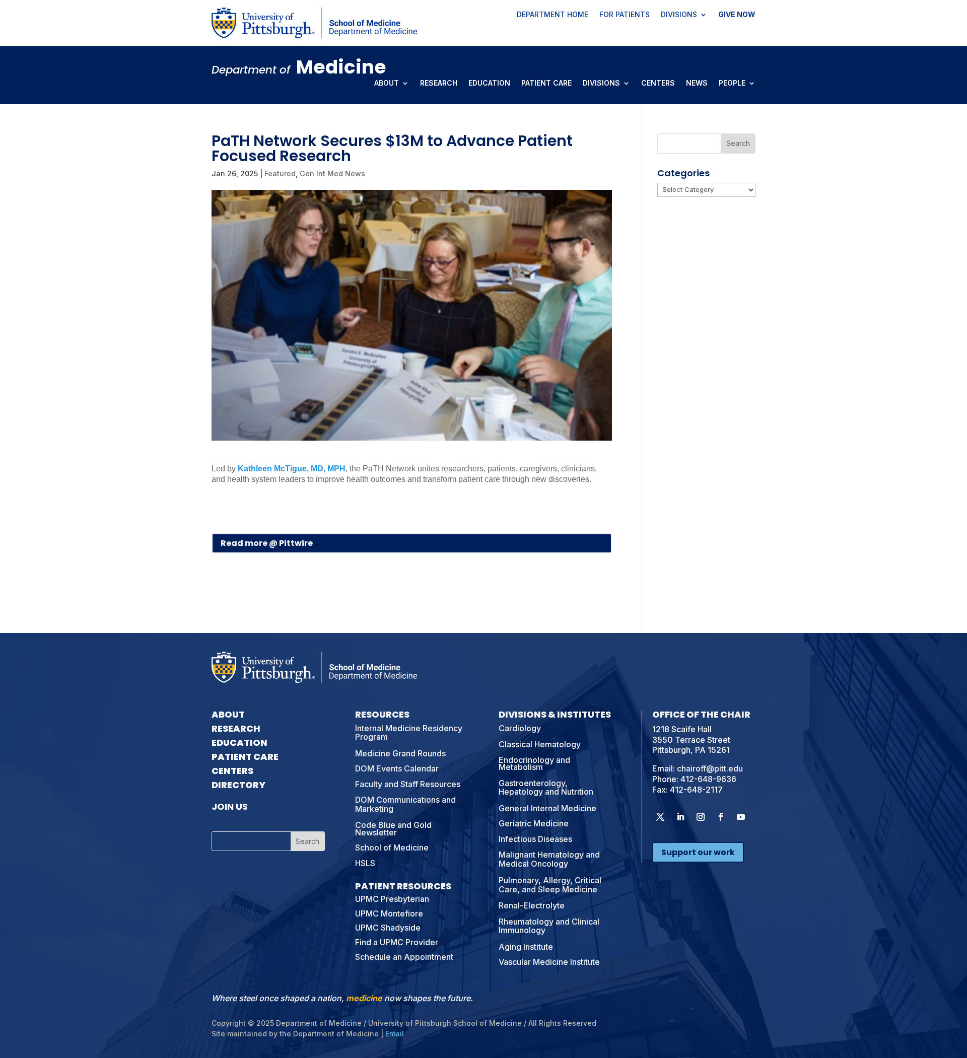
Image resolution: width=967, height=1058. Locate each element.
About (386, 83)
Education (489, 83)
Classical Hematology (540, 744)
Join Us (230, 806)
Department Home (552, 15)
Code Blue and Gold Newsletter (393, 828)
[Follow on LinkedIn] (680, 817)
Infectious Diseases (535, 839)
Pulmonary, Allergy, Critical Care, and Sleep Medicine (550, 884)
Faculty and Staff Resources (407, 784)
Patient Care (546, 83)
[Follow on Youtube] (741, 817)
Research (438, 83)
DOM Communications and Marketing (405, 804)
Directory (238, 785)
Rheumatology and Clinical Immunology (549, 926)
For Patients (624, 15)
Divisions (679, 15)
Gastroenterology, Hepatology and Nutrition (546, 787)
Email (394, 1033)
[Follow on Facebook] (721, 817)
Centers (658, 83)
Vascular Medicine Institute (549, 962)
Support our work (698, 852)
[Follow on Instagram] (701, 817)
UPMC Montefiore (389, 913)
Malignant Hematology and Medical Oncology (549, 859)
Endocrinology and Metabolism (534, 763)
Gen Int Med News (332, 173)
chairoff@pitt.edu (710, 768)
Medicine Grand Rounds (400, 753)
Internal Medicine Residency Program (408, 732)
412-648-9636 (708, 779)
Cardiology (520, 728)
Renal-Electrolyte (532, 905)
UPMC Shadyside (388, 928)
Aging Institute (526, 947)
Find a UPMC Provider (396, 942)
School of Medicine (392, 847)
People (732, 83)
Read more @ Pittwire (267, 543)
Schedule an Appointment (404, 957)
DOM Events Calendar (397, 768)
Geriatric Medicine (534, 823)
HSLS (365, 863)
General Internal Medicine (547, 808)
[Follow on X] (660, 817)
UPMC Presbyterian (392, 899)
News (697, 83)
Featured (280, 173)
